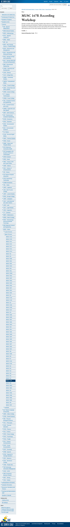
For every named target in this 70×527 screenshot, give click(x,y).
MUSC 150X (9, 346)
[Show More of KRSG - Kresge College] (2, 196)
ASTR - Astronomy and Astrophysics (8, 49)
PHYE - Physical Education (7, 426)
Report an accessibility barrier (23, 523)
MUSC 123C (9, 310)
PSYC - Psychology (8, 436)
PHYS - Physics (7, 429)
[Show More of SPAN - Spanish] (2, 451)
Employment (47, 523)
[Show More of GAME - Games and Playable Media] (2, 143)
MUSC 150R (9, 339)
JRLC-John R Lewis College (8, 190)
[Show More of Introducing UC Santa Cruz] (1, 17)
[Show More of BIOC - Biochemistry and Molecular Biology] (2, 52)
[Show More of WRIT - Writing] (2, 477)
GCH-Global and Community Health (7, 148)
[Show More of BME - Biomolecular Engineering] (2, 64)
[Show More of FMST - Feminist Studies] (2, 138)
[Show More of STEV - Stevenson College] (2, 460)
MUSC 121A (9, 297)
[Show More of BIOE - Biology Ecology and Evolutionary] (2, 56)
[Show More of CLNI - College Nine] (2, 74)
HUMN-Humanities (7, 182)
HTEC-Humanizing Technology (7, 179)
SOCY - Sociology (7, 449)
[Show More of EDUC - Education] (2, 121)
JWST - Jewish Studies (9, 194)
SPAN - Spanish (7, 452)
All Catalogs (5, 502)
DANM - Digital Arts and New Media (9, 109)
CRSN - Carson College (8, 91)
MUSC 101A (9, 236)
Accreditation (60, 523)
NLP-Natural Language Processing (8, 410)
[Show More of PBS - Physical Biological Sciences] (2, 418)
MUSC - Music (6, 229)
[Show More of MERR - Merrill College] (2, 217)
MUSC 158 (8, 351)
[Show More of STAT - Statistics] (2, 458)
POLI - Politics (6, 431)
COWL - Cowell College (9, 85)
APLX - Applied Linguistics (7, 36)
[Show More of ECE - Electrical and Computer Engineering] (2, 115)
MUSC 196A (9, 397)
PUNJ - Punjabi (7, 439)
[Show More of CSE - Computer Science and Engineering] (2, 100)
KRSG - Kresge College (8, 196)
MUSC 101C (9, 241)
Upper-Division (8, 234)
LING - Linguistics (7, 210)
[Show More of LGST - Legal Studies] (2, 207)
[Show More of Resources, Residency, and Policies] (1, 487)
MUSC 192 (8, 390)
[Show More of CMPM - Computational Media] (2, 81)
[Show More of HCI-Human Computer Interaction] (2, 174)
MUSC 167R (9, 380)
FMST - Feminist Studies (9, 138)
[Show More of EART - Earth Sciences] (2, 112)
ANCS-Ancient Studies (8, 31)
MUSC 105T (9, 288)
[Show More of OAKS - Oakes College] (2, 413)
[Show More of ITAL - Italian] (2, 184)
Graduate (7, 407)
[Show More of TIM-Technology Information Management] (2, 467)
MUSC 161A (9, 361)
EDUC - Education (7, 121)
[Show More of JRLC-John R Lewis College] (2, 189)
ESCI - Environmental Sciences (8, 128)
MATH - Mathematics (8, 215)
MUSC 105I (9, 268)
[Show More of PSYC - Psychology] (2, 436)
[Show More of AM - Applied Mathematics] (2, 26)
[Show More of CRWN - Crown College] (2, 98)
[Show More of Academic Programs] (1, 19)
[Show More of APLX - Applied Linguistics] (2, 35)
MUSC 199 (8, 402)
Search (11, 8)
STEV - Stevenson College (7, 461)
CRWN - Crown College (8, 98)
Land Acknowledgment (37, 523)
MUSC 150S (9, 341)
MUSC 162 (8, 366)
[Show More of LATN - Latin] (2, 205)
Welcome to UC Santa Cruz (8, 14)
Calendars (56, 1)
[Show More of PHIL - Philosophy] (2, 422)
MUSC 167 (8, 378)
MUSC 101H (9, 251)
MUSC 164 (8, 371)
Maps (61, 1)
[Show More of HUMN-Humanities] (2, 182)
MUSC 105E (9, 263)
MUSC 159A (9, 353)
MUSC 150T (9, 344)
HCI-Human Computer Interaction (8, 175)
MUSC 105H (9, 266)
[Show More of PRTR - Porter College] (2, 434)
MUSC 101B (9, 239)
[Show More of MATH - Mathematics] (2, 214)
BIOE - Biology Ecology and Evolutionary (8, 57)
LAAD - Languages (7, 198)
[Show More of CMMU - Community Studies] (2, 77)
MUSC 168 (8, 383)
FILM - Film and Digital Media (8, 135)
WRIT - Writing (6, 477)
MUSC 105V (9, 290)
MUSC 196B (9, 400)
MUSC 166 (8, 375)
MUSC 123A (9, 305)
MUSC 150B (9, 317)
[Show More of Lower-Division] (4, 231)
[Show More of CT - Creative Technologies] (2, 94)
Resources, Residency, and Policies (8, 488)
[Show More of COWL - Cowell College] (2, 85)
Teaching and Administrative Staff (8, 492)
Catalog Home (5, 500)
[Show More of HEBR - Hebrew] (2, 165)
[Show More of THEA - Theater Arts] (2, 464)
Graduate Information (7, 485)
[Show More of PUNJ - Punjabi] (2, 438)
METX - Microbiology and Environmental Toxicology (8, 221)
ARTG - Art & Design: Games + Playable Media (9, 45)
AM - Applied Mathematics (6, 27)
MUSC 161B (9, 363)
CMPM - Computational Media (8, 82)
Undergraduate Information (8, 482)
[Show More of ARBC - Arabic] (2, 39)
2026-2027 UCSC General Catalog (28, 9)
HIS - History (6, 172)
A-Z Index (66, 1)
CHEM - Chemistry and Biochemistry (8, 69)
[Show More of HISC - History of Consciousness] (2, 168)
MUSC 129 (8, 312)
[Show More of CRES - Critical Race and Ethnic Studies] (2, 87)
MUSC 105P (9, 278)
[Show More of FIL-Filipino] (2, 131)
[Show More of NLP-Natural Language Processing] (2, 409)
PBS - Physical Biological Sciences (8, 419)
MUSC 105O (9, 275)
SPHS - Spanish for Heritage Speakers (8, 455)
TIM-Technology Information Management (9, 468)
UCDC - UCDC (6, 471)
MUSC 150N (9, 334)
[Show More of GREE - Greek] (2, 159)
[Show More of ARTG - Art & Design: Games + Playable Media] (2, 44)
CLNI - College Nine (8, 75)
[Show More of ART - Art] (2, 42)
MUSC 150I (9, 327)
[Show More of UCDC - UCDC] (2, 471)
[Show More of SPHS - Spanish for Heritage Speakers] (2, 454)
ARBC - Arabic (6, 39)
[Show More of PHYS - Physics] (2, 429)
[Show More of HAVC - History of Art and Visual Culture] (2, 161)
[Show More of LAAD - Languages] (2, 198)
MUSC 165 (8, 373)
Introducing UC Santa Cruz (8, 17)
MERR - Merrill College (8, 217)
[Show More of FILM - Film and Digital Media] (2, 134)
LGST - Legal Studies (8, 207)
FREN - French (6, 141)
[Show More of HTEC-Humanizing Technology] (2, 178)
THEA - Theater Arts (8, 464)
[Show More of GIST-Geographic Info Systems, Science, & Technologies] (2, 151)
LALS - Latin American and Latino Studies (8, 202)
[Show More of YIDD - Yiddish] (2, 480)
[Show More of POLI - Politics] (2, 431)
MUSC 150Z (9, 349)
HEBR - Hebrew (7, 165)
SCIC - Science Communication (7, 442)
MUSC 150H (9, 324)
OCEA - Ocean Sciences (9, 416)
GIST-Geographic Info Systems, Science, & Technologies (8, 153)
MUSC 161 (8, 358)
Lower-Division (8, 231)
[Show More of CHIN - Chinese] (2, 72)
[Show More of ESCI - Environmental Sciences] (2, 128)
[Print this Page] (69, 5)
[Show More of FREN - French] (2, 140)
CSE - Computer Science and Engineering (9, 101)
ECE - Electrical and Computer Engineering (8, 116)
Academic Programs (7, 19)
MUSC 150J (9, 329)
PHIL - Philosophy (7, 422)
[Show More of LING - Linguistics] (2, 210)
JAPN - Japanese (7, 187)
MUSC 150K (9, 332)
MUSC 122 (8, 302)
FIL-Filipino (6, 132)
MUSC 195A (9, 393)
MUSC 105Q (9, 280)
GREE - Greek (6, 159)
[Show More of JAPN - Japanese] (2, 187)
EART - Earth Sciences (8, 112)
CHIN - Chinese (7, 72)
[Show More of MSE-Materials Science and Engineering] (2, 225)
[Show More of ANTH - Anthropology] (2, 33)
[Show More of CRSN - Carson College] (2, 91)
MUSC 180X (9, 388)
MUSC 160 (8, 356)
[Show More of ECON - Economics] (2, 119)
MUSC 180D (9, 385)
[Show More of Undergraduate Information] (1, 482)
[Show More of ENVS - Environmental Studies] (2, 123)
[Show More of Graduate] (4, 407)
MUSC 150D (9, 322)
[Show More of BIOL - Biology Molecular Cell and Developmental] (2, 60)
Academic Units (5, 22)
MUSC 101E (9, 244)
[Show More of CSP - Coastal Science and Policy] (2, 104)
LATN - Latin (6, 205)
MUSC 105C (9, 261)
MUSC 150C (9, 319)
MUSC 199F (9, 405)
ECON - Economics (7, 119)
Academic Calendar (6, 495)
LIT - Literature (6, 212)
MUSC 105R (9, 283)
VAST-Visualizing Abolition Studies (7, 474)
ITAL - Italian (6, 185)
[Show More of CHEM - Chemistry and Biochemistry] (2, 68)
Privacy (53, 523)
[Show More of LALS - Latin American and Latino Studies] (2, 201)
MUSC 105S (9, 285)
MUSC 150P (9, 336)
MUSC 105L (9, 271)
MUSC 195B (9, 395)
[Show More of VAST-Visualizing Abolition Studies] (2, 473)
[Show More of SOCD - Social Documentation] (2, 445)
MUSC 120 (8, 295)
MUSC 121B (9, 300)
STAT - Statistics (7, 458)
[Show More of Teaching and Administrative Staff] (1, 491)
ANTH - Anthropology (8, 33)
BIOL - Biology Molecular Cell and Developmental (9, 61)
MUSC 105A (9, 258)
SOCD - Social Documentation (7, 446)
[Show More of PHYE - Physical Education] (2, 425)
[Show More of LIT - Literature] (2, 212)
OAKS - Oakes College (8, 414)
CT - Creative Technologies (6, 95)
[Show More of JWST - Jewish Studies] (2, 193)
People (50, 1)
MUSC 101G (9, 249)
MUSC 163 (8, 368)
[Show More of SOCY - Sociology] (2, 449)
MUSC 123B (9, 307)
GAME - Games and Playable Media (8, 144)
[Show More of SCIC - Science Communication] (2, 441)
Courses (4, 24)
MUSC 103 (8, 256)
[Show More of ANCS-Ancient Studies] (2, 30)
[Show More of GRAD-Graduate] (2, 156)
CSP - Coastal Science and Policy (8, 105)
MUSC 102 (8, 253)
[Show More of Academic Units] (1, 21)
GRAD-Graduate (7, 156)
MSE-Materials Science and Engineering (9, 226)
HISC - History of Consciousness (7, 169)
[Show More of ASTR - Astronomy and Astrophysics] (2, 48)
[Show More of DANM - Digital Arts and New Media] (2, 108)
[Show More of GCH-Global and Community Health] (2, 147)
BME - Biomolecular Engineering (8, 65)
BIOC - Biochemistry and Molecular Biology (9, 53)
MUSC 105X (9, 292)
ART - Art (5, 42)
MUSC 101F (9, 246)
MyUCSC (46, 1)
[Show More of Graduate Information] (1, 484)
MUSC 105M (9, 273)
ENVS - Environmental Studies (8, 124)
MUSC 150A (9, 314)
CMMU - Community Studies (8, 78)
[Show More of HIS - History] (2, 172)
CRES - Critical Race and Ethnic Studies (9, 88)
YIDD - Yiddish (6, 480)
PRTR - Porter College (8, 434)
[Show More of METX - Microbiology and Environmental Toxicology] (2, 219)
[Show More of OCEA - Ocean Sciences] (2, 416)
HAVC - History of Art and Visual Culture (8, 162)
